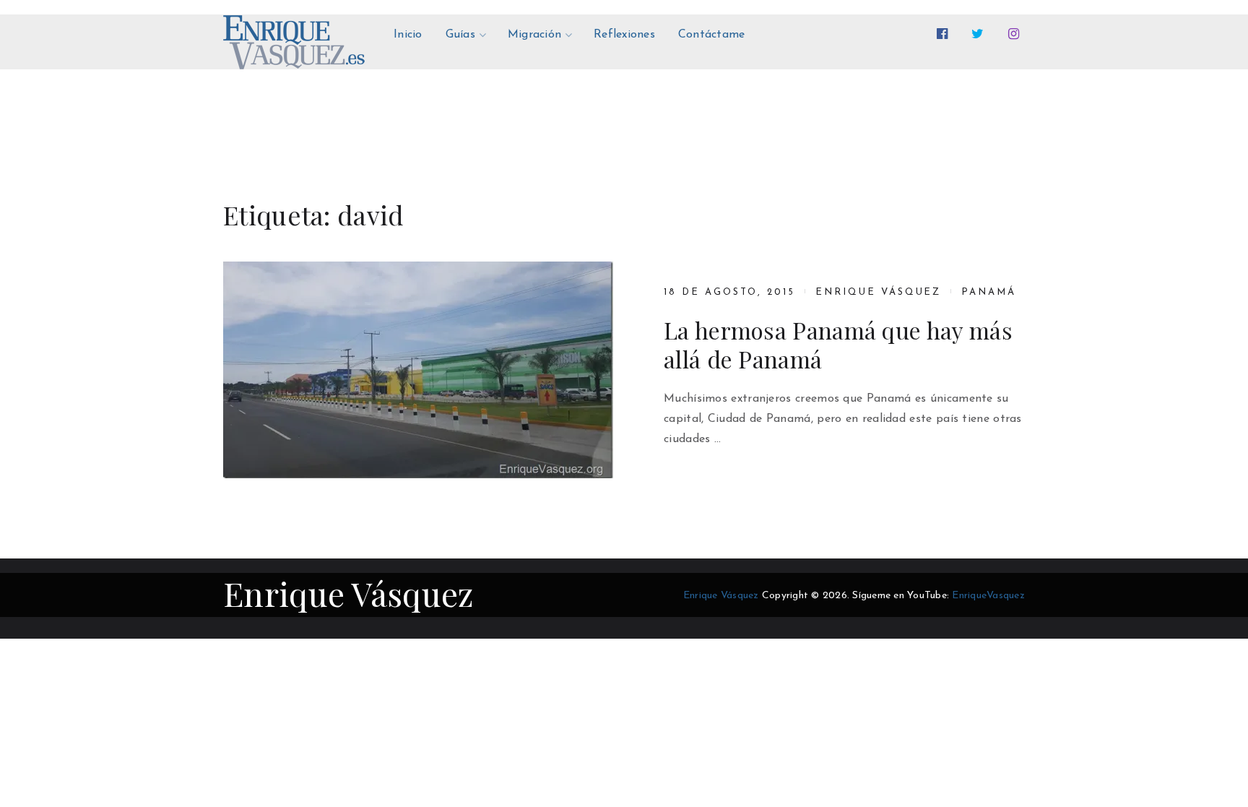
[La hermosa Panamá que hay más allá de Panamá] (418, 370)
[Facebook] (945, 33)
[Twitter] (980, 33)
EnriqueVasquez (988, 595)
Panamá (988, 292)
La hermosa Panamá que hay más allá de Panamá (838, 345)
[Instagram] (1016, 33)
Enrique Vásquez (878, 292)
